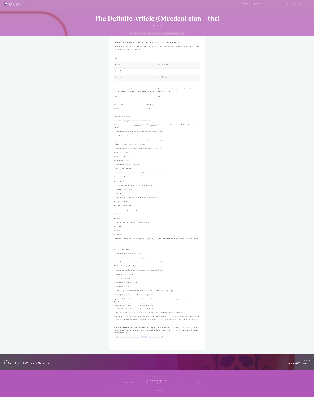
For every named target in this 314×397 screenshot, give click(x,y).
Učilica (143, 33)
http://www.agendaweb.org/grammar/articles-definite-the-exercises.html (138, 337)
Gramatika (156, 12)
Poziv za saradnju (161, 390)
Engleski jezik (150, 33)
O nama (142, 390)
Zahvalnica (150, 390)
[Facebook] (154, 376)
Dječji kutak (137, 33)
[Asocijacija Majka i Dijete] (12, 4)
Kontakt (172, 390)
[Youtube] (158, 376)
